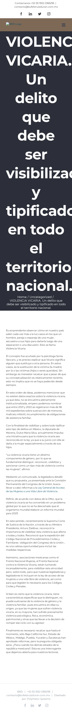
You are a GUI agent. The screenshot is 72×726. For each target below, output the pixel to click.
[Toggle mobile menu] (64, 25)
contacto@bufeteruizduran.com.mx (36, 6)
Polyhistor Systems (38, 698)
